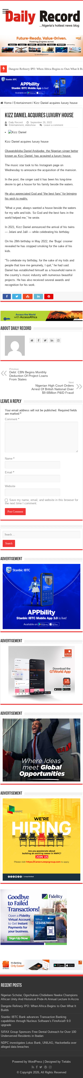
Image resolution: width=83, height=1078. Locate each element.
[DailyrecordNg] (41, 17)
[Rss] (33, 1067)
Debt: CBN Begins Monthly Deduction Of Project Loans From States (28, 374)
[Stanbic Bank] (41, 86)
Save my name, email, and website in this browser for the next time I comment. (41, 501)
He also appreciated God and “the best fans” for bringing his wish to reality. (41, 196)
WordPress (35, 1061)
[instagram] (50, 1067)
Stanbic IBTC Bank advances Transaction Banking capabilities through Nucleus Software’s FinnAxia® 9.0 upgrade (36, 1021)
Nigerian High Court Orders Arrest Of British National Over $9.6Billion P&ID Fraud (52, 387)
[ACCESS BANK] (41, 315)
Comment (12, 419)
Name (9, 458)
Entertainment (23, 103)
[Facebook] (36, 1067)
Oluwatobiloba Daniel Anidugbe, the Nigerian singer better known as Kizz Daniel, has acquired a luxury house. (41, 153)
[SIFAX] (41, 45)
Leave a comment (53, 125)
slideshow (30, 125)
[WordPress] (46, 1067)
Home (7, 103)
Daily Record (16, 122)
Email (9, 472)
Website (10, 486)
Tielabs (66, 1061)
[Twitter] (41, 1067)
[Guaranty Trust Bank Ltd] (41, 964)
